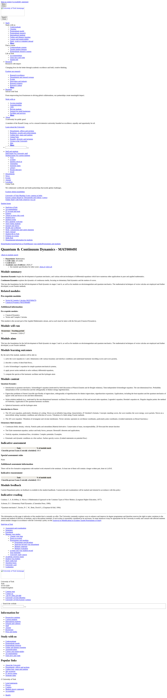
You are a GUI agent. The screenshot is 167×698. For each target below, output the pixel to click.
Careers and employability (14, 651)
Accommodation (11, 209)
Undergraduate (10, 641)
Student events (10, 220)
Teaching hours (10, 563)
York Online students (13, 224)
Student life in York (12, 234)
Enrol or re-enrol (16, 538)
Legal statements (11, 683)
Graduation (9, 567)
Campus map (10, 591)
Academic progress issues (14, 557)
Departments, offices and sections (17, 667)
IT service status (11, 673)
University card (10, 565)
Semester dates (10, 675)
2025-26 (49, 267)
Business (8, 89)
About (7, 117)
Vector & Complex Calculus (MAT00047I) (20, 300)
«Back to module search (9, 255)
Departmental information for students (19, 240)
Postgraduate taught (12, 643)
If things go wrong (12, 236)
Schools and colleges (12, 624)
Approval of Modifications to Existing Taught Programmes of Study (77, 520)
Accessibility (10, 691)
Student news (10, 217)
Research (8, 62)
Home (3, 244)
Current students (11, 619)
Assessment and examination (15, 528)
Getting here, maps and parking (16, 669)
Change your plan (16, 536)
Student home (6, 203)
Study (7, 23)
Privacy (8, 685)
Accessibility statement (20, 2)
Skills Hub (9, 238)
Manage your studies (34, 244)
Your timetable (15, 553)
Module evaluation (21, 548)
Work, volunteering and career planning (19, 230)
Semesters (9, 530)
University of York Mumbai (15, 598)
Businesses (9, 630)
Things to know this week (14, 215)
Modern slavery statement (14, 689)
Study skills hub (11, 561)
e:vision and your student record (21, 551)
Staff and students (11, 151)
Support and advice (12, 226)
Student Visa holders (12, 559)
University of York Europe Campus (18, 600)
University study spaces (18, 555)
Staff (7, 626)
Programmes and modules (51, 244)
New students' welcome (13, 222)
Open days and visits (12, 656)
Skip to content (6, 2)
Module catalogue (21, 546)
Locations (8, 182)
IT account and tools (12, 211)
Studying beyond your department (27, 544)
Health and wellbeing (13, 228)
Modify (8, 695)
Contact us (9, 594)
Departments (10, 174)
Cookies (8, 687)
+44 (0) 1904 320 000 (13, 596)
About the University (13, 665)
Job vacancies (10, 671)
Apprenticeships (11, 649)
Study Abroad (10, 232)
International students (13, 621)
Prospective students (12, 617)
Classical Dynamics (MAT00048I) (17, 302)
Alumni (8, 180)
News (7, 176)
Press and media (11, 632)
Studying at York (11, 207)
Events (7, 178)
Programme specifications (24, 542)
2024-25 (43, 267)
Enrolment (9, 532)
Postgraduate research (13, 645)
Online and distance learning (15, 647)
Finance (8, 213)
